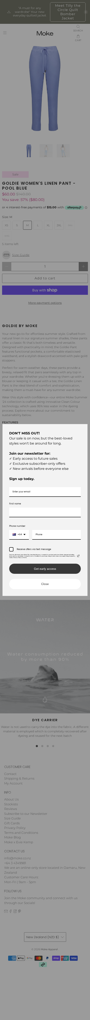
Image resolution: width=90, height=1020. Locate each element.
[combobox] (19, 535)
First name (15, 503)
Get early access (45, 568)
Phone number (17, 526)
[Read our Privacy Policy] (78, 555)
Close (45, 584)
